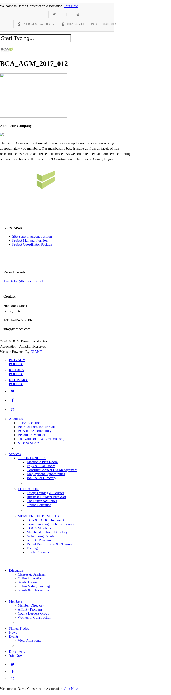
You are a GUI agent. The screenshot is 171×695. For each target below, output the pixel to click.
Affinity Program (39, 540)
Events (13, 636)
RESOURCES (109, 24)
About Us (16, 419)
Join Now (71, 6)
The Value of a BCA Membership (41, 439)
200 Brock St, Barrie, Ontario (38, 24)
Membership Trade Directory (47, 532)
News (13, 632)
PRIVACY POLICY (17, 362)
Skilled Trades (19, 628)
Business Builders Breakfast (46, 497)
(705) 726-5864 (75, 24)
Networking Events (40, 536)
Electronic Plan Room (42, 462)
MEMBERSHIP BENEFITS (38, 516)
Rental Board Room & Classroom (50, 544)
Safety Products (38, 552)
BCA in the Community (34, 431)
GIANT (36, 352)
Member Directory (31, 605)
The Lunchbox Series (42, 501)
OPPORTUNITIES (32, 458)
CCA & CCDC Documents (46, 520)
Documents (17, 651)
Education (16, 570)
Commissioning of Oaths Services (50, 524)
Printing (32, 548)
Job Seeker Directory (41, 478)
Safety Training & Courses (45, 493)
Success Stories (28, 443)
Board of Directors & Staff (36, 427)
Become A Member (31, 435)
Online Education (39, 505)
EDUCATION (28, 489)
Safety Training (28, 582)
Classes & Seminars (32, 574)
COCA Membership (41, 528)
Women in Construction (34, 617)
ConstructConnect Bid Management (52, 470)
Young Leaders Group (33, 613)
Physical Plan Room (41, 466)
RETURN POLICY (16, 372)
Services (15, 454)
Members (15, 601)
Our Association (29, 423)
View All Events (29, 640)
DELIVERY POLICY (18, 382)
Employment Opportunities (46, 474)
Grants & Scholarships (33, 590)
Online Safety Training (34, 586)
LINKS (93, 24)
